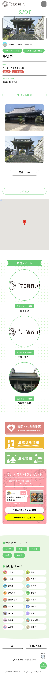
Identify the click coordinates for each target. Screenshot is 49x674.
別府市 (34, 548)
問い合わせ (37, 645)
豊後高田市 (12, 599)
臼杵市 (33, 586)
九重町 (33, 613)
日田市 (33, 579)
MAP (6, 71)
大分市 (8, 548)
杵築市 (33, 599)
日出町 (10, 613)
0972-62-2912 (10, 81)
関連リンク (24, 172)
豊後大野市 (35, 620)
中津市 (10, 579)
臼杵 (7, 555)
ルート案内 (17, 71)
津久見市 (11, 592)
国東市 (33, 627)
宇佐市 (10, 606)
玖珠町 (10, 620)
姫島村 (33, 606)
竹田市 (33, 592)
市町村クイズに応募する (24, 517)
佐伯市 (10, 586)
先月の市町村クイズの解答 (24, 510)
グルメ (21, 548)
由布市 (19, 555)
